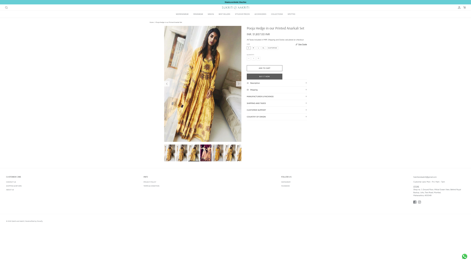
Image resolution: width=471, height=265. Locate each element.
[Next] (238, 83)
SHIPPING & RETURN (14, 186)
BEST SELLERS (224, 14)
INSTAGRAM (285, 182)
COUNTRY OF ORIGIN (256, 117)
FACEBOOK (285, 186)
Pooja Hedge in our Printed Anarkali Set (169, 22)
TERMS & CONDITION (151, 186)
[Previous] (167, 83)
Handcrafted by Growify (34, 221)
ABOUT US (10, 190)
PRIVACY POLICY (150, 182)
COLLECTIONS (277, 14)
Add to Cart (264, 68)
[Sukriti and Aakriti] (235, 7)
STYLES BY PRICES (242, 14)
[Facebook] (414, 202)
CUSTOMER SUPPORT (256, 110)
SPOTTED (291, 14)
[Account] (459, 7)
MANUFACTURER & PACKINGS (260, 96)
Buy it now (264, 76)
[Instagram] (419, 202)
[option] (202, 84)
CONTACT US (11, 182)
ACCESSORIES (260, 14)
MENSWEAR (198, 14)
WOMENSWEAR (182, 14)
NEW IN (211, 14)
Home (152, 22)
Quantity (250, 54)
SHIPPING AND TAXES (256, 103)
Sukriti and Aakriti (18, 221)
